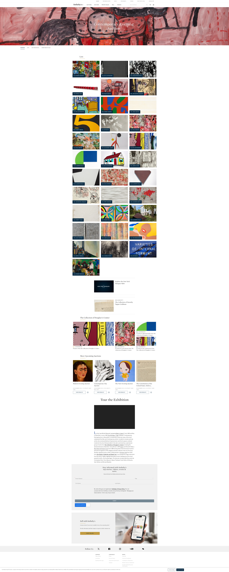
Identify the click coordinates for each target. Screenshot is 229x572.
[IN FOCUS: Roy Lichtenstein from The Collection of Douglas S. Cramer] (146, 341)
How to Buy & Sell (141, 1)
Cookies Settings (171, 569)
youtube (131, 549)
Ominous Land (123, 452)
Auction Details (35, 47)
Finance (119, 4)
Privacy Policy (112, 558)
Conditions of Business (127, 560)
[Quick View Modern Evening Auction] (87, 392)
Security (124, 556)
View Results (79, 392)
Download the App (99, 560)
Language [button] (151, 1)
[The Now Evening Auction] (125, 371)
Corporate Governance (114, 560)
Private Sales (105, 4)
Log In (97, 1)
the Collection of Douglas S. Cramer (114, 445)
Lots (28, 47)
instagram (120, 549)
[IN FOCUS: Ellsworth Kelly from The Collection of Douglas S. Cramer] (146, 326)
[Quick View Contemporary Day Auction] (109, 392)
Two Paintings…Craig (113, 435)
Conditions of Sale (46, 47)
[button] (114, 56)
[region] (114, 570)
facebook (109, 549)
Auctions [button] (89, 4)
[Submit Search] (146, 4)
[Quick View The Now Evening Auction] (130, 392)
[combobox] (138, 5)
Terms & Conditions (126, 558)
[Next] (225, 27)
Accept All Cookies (180, 569)
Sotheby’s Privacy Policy (118, 489)
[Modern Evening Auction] (83, 371)
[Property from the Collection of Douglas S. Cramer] (93, 334)
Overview (22, 47)
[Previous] (3, 27)
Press (110, 556)
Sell (113, 4)
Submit (114, 500)
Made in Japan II (120, 433)
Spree (121, 446)
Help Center (98, 556)
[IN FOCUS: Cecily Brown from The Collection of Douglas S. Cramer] (125, 334)
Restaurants (123, 1)
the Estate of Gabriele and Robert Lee (106, 454)
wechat (143, 549)
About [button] (115, 1)
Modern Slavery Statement (128, 562)
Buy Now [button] (96, 4)
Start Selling (90, 533)
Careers (110, 562)
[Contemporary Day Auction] (104, 371)
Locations (97, 558)
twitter (98, 549)
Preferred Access (106, 1)
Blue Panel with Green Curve (101, 448)
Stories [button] (131, 1)
